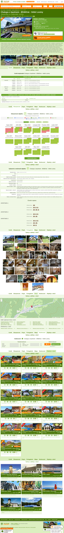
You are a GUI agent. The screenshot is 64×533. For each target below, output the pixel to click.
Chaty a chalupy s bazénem (13, 527)
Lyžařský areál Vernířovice (5, 322)
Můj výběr (38, 1)
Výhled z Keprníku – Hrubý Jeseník (49, 491)
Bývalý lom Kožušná (20, 322)
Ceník (10, 67)
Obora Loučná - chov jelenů (5, 323)
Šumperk (14, 16)
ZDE (16, 368)
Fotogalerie (29, 67)
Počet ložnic (51, 4)
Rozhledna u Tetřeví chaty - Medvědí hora (9, 474)
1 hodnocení (39, 374)
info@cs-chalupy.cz (16, 524)
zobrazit (26, 35)
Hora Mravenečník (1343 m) (21, 324)
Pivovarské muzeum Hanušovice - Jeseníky (30, 491)
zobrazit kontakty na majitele (49, 34)
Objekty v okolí (51, 67)
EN (62, 1)
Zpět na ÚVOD (60, 520)
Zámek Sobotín (19, 323)
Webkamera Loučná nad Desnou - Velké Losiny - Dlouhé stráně (23, 328)
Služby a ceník (11, 519)
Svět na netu (28, 527)
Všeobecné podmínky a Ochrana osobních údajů (36, 519)
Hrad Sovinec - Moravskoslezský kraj (8, 508)
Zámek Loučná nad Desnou (53, 321)
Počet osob (45, 4)
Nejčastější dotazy (17, 519)
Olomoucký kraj (19, 16)
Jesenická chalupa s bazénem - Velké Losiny (51, 414)
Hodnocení (42, 67)
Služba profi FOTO (24, 519)
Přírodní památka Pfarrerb (21, 321)
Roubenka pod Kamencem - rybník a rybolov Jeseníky (11, 448)
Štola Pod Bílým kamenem (53, 323)
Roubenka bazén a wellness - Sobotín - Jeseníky (31, 414)
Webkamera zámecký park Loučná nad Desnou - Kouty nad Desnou (39, 328)
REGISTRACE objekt (51, 1)
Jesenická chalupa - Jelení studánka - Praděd (10, 364)
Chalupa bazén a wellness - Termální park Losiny (31, 431)
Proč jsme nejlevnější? (30, 1)
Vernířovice (8, 16)
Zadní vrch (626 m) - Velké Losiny (6, 324)
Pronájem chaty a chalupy (5, 527)
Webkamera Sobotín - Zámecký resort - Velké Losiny (7, 328)
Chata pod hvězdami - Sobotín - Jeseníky (9, 414)
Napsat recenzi (56, 344)
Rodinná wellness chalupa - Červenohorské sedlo (10, 431)
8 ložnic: (37, 21)
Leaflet (54, 317)
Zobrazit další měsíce (32, 158)
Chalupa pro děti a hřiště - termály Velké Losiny (31, 364)
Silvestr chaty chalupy (22, 527)
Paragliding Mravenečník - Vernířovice (7, 321)
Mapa (36, 67)
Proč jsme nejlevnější (4, 519)
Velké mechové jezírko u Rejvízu (28, 508)
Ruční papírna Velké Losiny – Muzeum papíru (30, 474)
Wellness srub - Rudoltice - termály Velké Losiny (52, 381)
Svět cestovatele (33, 527)
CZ (61, 1)
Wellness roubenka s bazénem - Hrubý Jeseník (10, 381)
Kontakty (56, 1)
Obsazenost (16, 67)
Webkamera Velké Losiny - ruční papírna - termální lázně (55, 328)
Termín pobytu (24, 4)
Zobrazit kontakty (17, 362)
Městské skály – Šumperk (6, 491)
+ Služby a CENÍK (6, 528)
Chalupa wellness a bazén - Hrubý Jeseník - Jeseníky (53, 364)
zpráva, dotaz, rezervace (43, 38)
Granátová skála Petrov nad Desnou (54, 322)
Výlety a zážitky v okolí (32, 70)
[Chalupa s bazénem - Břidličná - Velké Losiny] (8, 262)
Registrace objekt (54, 519)
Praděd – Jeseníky (46, 474)
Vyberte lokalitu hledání (4, 4)
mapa (33, 16)
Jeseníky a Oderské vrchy (12, 14)
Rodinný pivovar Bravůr (36, 322)
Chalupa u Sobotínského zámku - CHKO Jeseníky (52, 431)
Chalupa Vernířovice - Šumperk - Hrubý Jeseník (31, 381)
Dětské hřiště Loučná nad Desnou (38, 324)
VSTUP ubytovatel (44, 1)
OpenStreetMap (58, 317)
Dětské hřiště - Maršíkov (36, 321)
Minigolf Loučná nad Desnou (37, 323)
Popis (23, 67)
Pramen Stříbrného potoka (53, 324)
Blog (46, 519)
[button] (32, 306)
